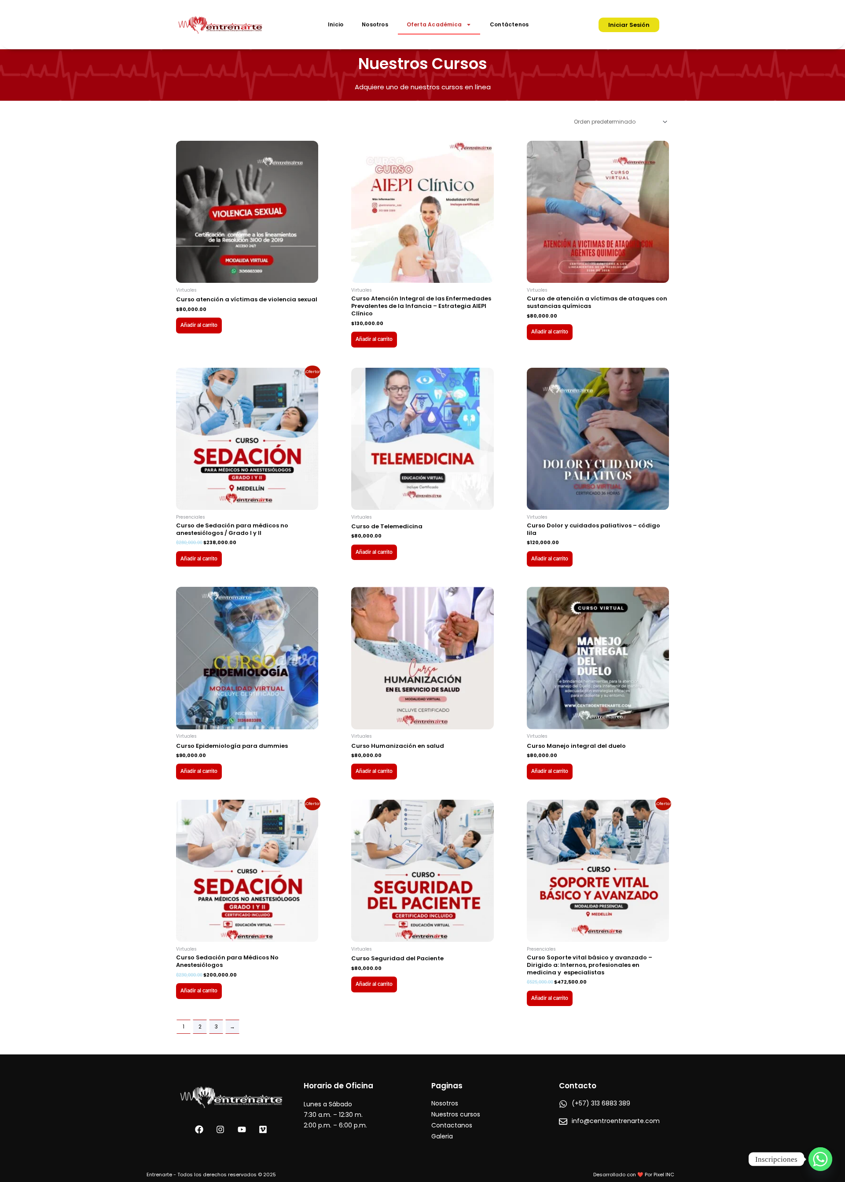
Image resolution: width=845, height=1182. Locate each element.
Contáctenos (509, 24)
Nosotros (375, 24)
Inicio (335, 24)
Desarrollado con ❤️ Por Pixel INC (633, 1174)
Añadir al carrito (198, 325)
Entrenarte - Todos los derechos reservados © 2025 (211, 1174)
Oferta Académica (434, 24)
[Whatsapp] (820, 1159)
